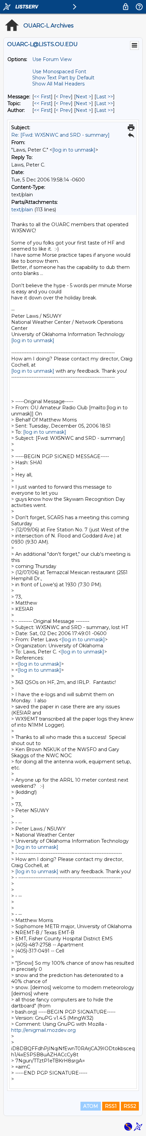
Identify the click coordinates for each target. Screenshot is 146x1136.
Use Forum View (52, 59)
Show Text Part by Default (63, 78)
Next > (83, 97)
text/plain (22, 210)
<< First (42, 97)
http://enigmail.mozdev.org (43, 1030)
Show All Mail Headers (58, 84)
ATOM (90, 1106)
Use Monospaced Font (59, 71)
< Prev (63, 97)
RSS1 (111, 1106)
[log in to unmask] (73, 150)
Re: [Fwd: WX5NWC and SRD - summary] (60, 135)
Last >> (104, 97)
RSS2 (130, 1106)
